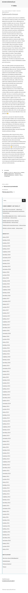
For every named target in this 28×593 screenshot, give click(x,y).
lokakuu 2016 (6, 336)
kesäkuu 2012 (6, 488)
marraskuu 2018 (7, 269)
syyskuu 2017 (6, 307)
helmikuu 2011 (6, 534)
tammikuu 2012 (6, 502)
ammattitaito (8, 172)
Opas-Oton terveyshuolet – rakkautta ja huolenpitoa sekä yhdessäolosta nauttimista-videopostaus (14, 211)
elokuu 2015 (6, 377)
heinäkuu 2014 (6, 415)
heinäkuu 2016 (6, 345)
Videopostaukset (7, 564)
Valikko (15, 5)
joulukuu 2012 (6, 470)
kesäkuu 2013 (6, 453)
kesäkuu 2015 (6, 383)
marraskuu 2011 (6, 508)
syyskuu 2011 (6, 514)
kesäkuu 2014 (6, 418)
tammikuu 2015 (6, 397)
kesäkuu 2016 (6, 348)
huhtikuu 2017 (6, 319)
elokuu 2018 (6, 278)
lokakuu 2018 (6, 272)
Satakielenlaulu (6, 561)
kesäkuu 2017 (6, 313)
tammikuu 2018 (6, 295)
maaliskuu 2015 (6, 391)
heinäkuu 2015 (6, 380)
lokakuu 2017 (6, 304)
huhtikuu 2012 (6, 494)
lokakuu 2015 (6, 371)
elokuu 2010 (6, 549)
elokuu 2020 (6, 237)
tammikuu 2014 (6, 432)
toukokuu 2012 (6, 491)
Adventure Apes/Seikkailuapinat (10, 558)
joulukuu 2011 (6, 505)
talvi (21, 175)
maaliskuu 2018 (6, 289)
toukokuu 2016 (6, 351)
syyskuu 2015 (6, 374)
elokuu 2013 (6, 447)
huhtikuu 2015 (6, 389)
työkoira (7, 176)
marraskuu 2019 (7, 257)
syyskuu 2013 (6, 444)
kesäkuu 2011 (6, 523)
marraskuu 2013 (7, 438)
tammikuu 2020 (6, 254)
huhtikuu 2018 (6, 286)
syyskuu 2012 (6, 479)
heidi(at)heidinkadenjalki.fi (8, 581)
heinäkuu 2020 (6, 240)
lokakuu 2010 (6, 543)
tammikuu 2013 (6, 467)
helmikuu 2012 (6, 499)
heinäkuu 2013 (6, 450)
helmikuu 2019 (6, 263)
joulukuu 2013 (6, 435)
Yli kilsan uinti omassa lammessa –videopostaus (14, 225)
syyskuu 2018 (6, 275)
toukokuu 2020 (6, 246)
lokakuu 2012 (6, 476)
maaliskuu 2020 (6, 251)
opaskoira (18, 173)
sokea (17, 175)
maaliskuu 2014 (6, 427)
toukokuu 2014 (6, 421)
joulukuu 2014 (6, 400)
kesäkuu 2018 (6, 284)
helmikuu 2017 (6, 324)
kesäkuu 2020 (6, 243)
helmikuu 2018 (6, 292)
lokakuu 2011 (6, 511)
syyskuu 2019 (6, 260)
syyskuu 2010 (6, 546)
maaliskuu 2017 (6, 322)
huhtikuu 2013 (6, 459)
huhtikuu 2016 (6, 354)
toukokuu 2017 (6, 316)
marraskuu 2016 (7, 333)
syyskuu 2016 (6, 339)
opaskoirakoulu (9, 175)
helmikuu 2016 (6, 359)
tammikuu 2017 (6, 327)
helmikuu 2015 (6, 394)
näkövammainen (9, 173)
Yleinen (6, 170)
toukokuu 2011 (6, 526)
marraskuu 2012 (7, 473)
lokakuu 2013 (6, 441)
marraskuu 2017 (7, 301)
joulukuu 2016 (6, 330)
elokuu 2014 (6, 412)
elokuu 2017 (6, 310)
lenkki (22, 172)
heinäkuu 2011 (6, 520)
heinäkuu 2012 (6, 485)
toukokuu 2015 (6, 386)
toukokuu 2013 (6, 456)
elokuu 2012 (6, 482)
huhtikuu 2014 (6, 424)
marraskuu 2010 (7, 540)
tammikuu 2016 (6, 362)
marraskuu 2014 (7, 403)
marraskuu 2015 (7, 368)
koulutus (17, 172)
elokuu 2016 (6, 342)
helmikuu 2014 (6, 429)
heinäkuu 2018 (6, 281)
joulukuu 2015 (6, 365)
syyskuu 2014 (6, 409)
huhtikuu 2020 (6, 249)
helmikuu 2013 (6, 464)
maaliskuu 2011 (6, 532)
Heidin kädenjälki (8, 2)
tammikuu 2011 (6, 537)
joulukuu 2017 (6, 298)
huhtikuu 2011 (6, 529)
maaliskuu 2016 (6, 356)
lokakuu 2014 (6, 406)
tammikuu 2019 (6, 266)
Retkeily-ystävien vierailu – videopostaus (13, 228)
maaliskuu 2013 (6, 461)
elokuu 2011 (6, 517)
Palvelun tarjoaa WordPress (9, 589)
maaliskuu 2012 (6, 496)
